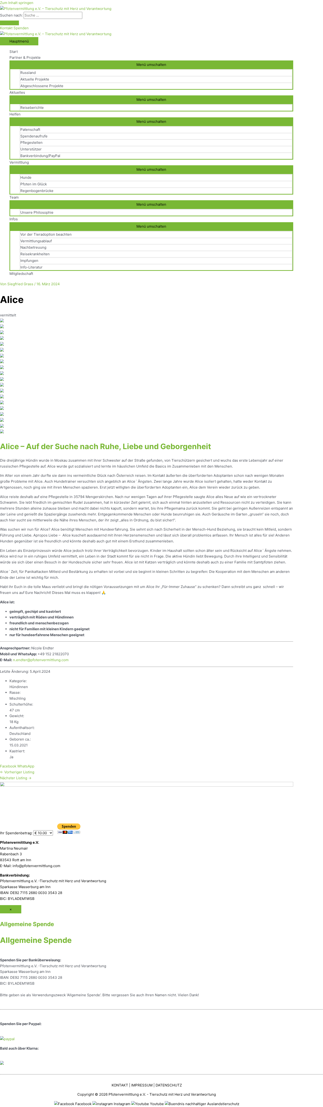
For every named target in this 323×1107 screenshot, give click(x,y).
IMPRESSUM (142, 1085)
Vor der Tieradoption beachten (46, 234)
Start (13, 51)
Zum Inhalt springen (16, 2)
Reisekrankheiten (35, 254)
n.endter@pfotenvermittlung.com (41, 660)
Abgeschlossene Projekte (41, 86)
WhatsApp (25, 766)
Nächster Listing (15, 778)
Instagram (122, 1104)
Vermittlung (19, 162)
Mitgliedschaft (21, 273)
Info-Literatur (31, 267)
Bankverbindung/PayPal (40, 155)
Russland (28, 72)
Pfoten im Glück (33, 184)
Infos (13, 219)
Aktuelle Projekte (34, 79)
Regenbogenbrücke (36, 190)
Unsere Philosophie (36, 212)
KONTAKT (120, 1085)
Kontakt (6, 28)
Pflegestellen (31, 142)
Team (14, 197)
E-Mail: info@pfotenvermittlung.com (30, 866)
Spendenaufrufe (34, 136)
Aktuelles (17, 92)
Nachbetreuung (33, 247)
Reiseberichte (32, 107)
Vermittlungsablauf (36, 241)
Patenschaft (30, 129)
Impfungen (29, 260)
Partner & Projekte (25, 57)
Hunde (25, 177)
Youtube (157, 1104)
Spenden (21, 28)
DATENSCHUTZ (169, 1085)
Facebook (8, 766)
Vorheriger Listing (17, 772)
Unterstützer (31, 149)
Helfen (15, 114)
